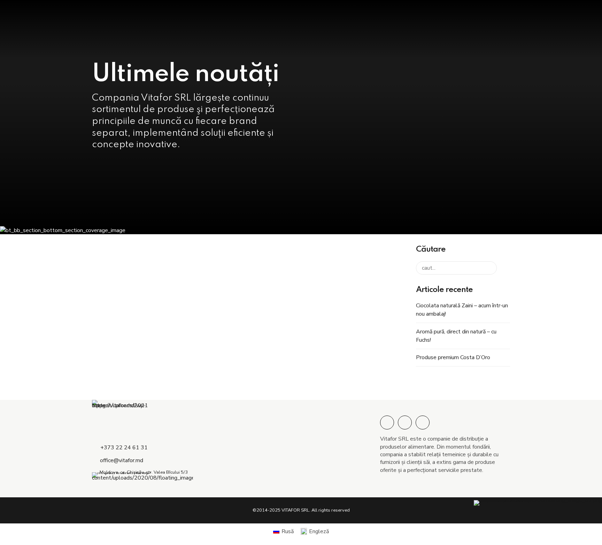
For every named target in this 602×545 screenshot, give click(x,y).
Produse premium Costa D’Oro (453, 357)
